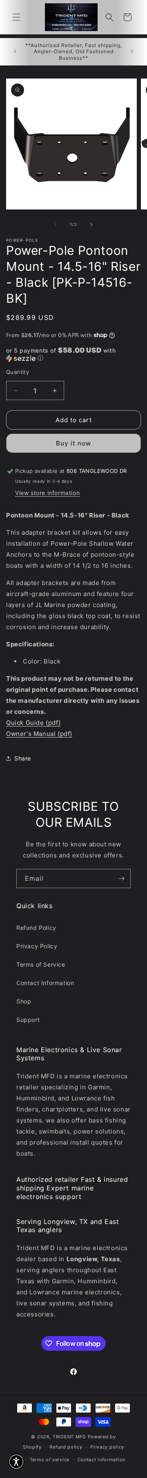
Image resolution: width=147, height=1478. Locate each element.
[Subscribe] (121, 878)
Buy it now (73, 443)
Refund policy (65, 1447)
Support (28, 1019)
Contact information (101, 1459)
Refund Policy (36, 927)
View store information (47, 492)
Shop (23, 1001)
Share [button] (22, 758)
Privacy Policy (36, 946)
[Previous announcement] (15, 52)
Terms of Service (40, 964)
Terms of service (49, 1459)
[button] (16, 17)
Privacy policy (107, 1447)
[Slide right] (91, 225)
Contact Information (45, 982)
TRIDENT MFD (69, 1437)
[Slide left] (56, 225)
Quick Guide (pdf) (33, 723)
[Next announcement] (132, 52)
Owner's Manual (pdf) (39, 734)
